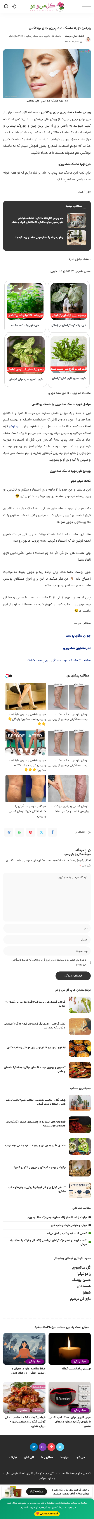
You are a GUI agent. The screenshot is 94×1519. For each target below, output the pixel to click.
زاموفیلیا (84, 1274)
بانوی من (45, 36)
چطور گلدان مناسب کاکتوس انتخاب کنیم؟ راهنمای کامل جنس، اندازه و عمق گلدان (35, 1102)
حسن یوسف (81, 1280)
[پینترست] (51, 1447)
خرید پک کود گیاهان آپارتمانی (69, 325)
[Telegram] (8, 832)
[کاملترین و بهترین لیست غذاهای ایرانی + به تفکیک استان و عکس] (80, 1070)
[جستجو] (6, 6)
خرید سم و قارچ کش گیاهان (69, 378)
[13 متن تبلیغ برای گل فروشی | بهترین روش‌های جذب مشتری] (80, 1190)
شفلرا (87, 1293)
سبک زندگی (32, 36)
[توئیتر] (60, 1447)
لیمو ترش (15, 426)
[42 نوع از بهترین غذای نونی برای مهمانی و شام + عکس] (80, 1048)
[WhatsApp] (19, 832)
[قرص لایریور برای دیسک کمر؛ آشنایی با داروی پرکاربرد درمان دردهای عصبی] (70, 1398)
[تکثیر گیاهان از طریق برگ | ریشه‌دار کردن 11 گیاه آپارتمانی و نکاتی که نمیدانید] (80, 1026)
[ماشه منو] (85, 6)
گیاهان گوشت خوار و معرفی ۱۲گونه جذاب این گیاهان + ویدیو (35, 1004)
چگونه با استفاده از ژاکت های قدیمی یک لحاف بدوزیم (57, 1218)
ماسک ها (56, 36)
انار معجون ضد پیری (77, 648)
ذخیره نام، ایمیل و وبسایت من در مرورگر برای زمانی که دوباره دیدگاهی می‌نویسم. (49, 962)
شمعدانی (84, 1287)
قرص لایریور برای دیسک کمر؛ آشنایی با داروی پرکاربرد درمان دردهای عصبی (70, 1422)
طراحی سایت (10, 1474)
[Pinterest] (30, 832)
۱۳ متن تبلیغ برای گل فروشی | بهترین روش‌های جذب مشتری (37, 1189)
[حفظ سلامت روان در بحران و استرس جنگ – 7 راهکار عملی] (24, 1349)
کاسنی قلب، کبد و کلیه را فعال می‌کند (66, 1234)
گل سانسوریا (81, 1268)
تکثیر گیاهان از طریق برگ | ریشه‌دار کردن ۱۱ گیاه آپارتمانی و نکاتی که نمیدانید (35, 1026)
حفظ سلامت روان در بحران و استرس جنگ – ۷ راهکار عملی (28, 1371)
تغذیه (37, 1410)
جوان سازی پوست (78, 636)
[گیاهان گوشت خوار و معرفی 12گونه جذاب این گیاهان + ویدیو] (80, 1005)
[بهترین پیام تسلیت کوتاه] (70, 1349)
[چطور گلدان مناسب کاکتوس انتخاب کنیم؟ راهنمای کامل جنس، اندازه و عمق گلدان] (80, 1103)
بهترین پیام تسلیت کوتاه (76, 1369)
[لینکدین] (34, 1447)
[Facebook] (52, 832)
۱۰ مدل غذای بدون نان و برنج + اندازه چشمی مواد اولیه (35, 1146)
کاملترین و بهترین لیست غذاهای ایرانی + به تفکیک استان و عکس (35, 1070)
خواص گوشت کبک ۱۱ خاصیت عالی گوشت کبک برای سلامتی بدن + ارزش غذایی (25, 1422)
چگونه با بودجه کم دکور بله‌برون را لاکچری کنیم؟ (40, 1168)
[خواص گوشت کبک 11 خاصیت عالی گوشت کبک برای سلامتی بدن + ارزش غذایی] (24, 1398)
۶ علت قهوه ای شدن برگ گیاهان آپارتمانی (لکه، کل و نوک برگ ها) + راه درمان (48, 1242)
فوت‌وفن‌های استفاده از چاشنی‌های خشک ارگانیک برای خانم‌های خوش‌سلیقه (36, 1124)
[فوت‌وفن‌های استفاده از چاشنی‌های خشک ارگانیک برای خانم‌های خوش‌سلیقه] (80, 1124)
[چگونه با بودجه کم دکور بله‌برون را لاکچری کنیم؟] (80, 1168)
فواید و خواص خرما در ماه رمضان (69, 1226)
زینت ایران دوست (74, 36)
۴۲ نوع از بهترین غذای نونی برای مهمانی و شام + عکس (36, 1048)
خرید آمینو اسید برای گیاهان (26, 379)
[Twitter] (41, 832)
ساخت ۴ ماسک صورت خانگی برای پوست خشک (59, 660)
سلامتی (23, 1410)
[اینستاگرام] (43, 1447)
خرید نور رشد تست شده (25, 325)
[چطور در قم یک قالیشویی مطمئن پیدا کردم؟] (47, 237)
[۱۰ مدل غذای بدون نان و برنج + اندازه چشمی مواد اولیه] (80, 1146)
